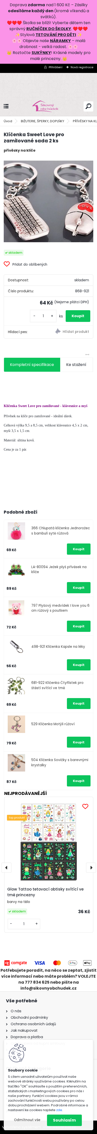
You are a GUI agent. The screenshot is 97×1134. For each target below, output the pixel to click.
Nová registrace (82, 67)
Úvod (8, 121)
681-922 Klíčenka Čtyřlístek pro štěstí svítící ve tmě (57, 685)
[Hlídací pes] (70, 331)
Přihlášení (55, 67)
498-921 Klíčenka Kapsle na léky (58, 646)
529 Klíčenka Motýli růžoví (53, 724)
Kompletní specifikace (32, 364)
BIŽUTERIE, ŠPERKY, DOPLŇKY (42, 121)
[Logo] (48, 106)
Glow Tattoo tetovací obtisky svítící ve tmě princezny (45, 892)
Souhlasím (64, 1120)
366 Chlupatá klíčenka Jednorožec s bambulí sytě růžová (60, 531)
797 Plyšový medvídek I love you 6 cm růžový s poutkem (60, 608)
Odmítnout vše (27, 1120)
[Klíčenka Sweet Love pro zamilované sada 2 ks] (48, 201)
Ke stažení (76, 364)
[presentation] (6, 868)
